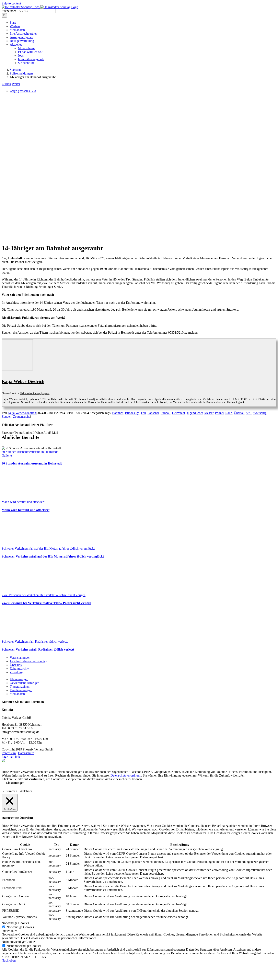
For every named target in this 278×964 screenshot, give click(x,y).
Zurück (6, 84)
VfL (249, 413)
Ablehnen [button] (26, 791)
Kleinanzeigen (19, 679)
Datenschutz (26, 753)
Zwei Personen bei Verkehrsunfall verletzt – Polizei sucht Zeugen (43, 595)
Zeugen (6, 416)
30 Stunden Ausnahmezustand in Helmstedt (30, 452)
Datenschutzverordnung (126, 775)
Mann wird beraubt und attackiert (23, 502)
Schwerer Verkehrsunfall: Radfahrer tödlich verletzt (35, 641)
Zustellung (16, 672)
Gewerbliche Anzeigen (24, 683)
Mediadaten (17, 694)
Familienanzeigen (21, 690)
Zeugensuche (21, 416)
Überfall (239, 413)
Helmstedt (178, 413)
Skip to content (11, 3)
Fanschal (153, 413)
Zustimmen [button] (10, 791)
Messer (208, 413)
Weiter (16, 84)
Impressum (9, 753)
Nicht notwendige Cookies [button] (19, 941)
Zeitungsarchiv (19, 668)
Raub (228, 413)
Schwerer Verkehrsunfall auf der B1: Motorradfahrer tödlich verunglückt (48, 548)
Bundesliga (132, 413)
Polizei (219, 413)
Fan (143, 413)
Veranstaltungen (20, 657)
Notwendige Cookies (20, 927)
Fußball (165, 413)
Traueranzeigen (20, 686)
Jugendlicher (195, 413)
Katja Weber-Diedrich (23, 381)
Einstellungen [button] (15, 782)
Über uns (16, 665)
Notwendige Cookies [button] (15, 923)
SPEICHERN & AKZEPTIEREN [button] (24, 957)
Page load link (11, 756)
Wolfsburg (260, 413)
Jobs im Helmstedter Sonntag (28, 661)
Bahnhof (117, 413)
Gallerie (7, 455)
